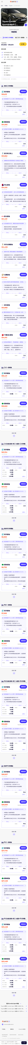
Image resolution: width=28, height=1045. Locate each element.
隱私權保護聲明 (5, 1034)
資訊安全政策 (20, 1034)
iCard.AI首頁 (21, 1029)
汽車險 (3, 1029)
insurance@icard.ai (8, 1024)
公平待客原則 (4, 1036)
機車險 (12, 1029)
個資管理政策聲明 (13, 1034)
